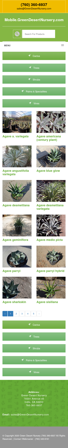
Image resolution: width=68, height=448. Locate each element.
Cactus (36, 56)
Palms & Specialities (36, 91)
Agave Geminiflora (15, 240)
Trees (36, 67)
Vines (36, 103)
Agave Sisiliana (47, 302)
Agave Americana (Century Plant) (48, 138)
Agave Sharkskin (14, 302)
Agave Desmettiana (16, 205)
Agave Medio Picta (49, 240)
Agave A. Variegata (15, 136)
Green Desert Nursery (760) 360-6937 (37, 435)
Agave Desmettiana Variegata (50, 207)
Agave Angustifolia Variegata (15, 172)
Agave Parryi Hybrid (50, 271)
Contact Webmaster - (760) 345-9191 (31, 438)
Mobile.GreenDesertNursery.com (34, 19)
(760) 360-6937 (34, 4)
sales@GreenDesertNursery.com (34, 8)
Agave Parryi (11, 271)
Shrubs (36, 79)
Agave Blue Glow (48, 170)
